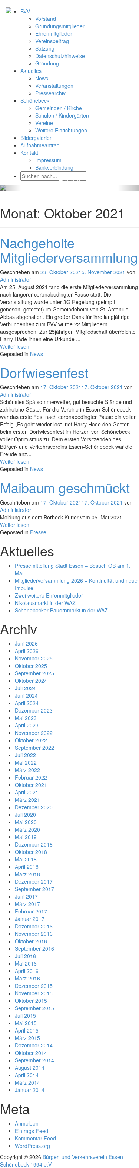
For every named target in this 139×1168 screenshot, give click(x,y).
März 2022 (27, 770)
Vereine (44, 123)
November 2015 (34, 993)
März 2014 (27, 1082)
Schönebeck (34, 100)
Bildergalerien (36, 137)
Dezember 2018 (34, 844)
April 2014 (27, 1075)
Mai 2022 (26, 762)
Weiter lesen (14, 346)
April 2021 (27, 792)
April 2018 (27, 866)
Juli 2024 (25, 688)
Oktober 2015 (31, 1000)
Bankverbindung (54, 167)
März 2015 (27, 1037)
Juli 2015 (25, 1015)
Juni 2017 (26, 896)
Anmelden (27, 1123)
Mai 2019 (26, 837)
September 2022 (34, 747)
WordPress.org (32, 1145)
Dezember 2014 (34, 1045)
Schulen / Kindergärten (62, 115)
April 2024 (27, 703)
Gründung (47, 63)
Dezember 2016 (34, 926)
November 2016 (34, 933)
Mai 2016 (26, 963)
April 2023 (27, 725)
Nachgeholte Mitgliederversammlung (69, 250)
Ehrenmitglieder (53, 33)
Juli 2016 (25, 956)
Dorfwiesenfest (44, 372)
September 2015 (34, 1008)
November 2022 (34, 732)
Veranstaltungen (54, 85)
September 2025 (34, 673)
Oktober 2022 (31, 740)
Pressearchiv (50, 93)
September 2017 (34, 889)
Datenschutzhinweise (60, 56)
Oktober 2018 (31, 851)
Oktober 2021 (31, 784)
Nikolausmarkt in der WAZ (45, 603)
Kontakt (29, 152)
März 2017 (27, 904)
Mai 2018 (26, 859)
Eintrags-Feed (31, 1131)
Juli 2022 (25, 755)
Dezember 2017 (34, 881)
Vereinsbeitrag (52, 41)
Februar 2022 (31, 777)
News (41, 78)
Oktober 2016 (31, 941)
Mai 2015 (26, 1023)
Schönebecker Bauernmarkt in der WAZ (61, 610)
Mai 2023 (26, 717)
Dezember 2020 (34, 807)
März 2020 (27, 829)
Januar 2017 (29, 918)
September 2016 (34, 948)
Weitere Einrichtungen (61, 130)
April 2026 (27, 651)
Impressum (48, 160)
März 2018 (27, 874)
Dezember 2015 (34, 985)
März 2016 (27, 978)
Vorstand (45, 18)
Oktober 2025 (31, 665)
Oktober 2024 (31, 680)
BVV (25, 11)
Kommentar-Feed (35, 1138)
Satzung (44, 48)
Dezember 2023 (34, 710)
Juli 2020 (25, 814)
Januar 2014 (29, 1090)
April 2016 (27, 971)
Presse (38, 532)
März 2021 (27, 799)
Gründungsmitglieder (60, 26)
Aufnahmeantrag (40, 145)
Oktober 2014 (31, 1052)
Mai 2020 (26, 822)
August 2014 (29, 1067)
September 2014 (34, 1060)
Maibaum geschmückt (65, 487)
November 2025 (34, 658)
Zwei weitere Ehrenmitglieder (49, 595)
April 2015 (27, 1030)
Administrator (15, 279)
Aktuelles (31, 70)
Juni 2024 (26, 695)
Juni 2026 (26, 643)
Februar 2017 (31, 911)
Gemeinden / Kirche (58, 108)
